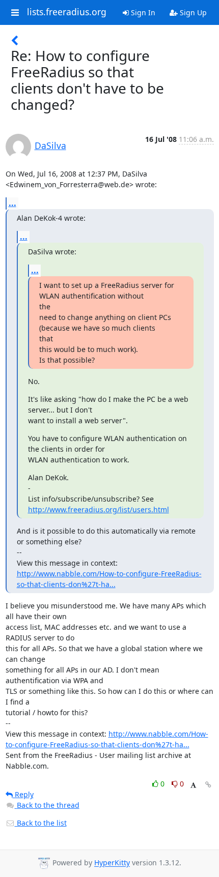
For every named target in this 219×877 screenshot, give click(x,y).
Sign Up (192, 12)
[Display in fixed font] (193, 785)
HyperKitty (112, 863)
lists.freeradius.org (66, 12)
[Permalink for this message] (208, 785)
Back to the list (41, 823)
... (12, 203)
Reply (23, 794)
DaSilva (50, 145)
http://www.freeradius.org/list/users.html (98, 509)
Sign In (142, 12)
